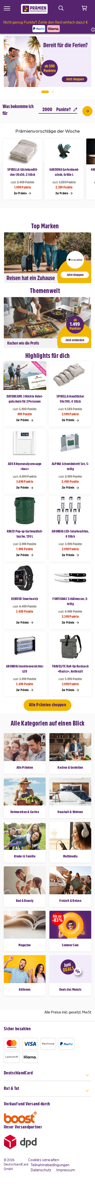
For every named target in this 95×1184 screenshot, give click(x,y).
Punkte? (63, 109)
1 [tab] (45, 92)
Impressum (65, 1170)
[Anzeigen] (87, 111)
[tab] (47, 1076)
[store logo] (34, 9)
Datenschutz (41, 1170)
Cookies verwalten (43, 1160)
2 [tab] (52, 92)
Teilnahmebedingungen (50, 1165)
